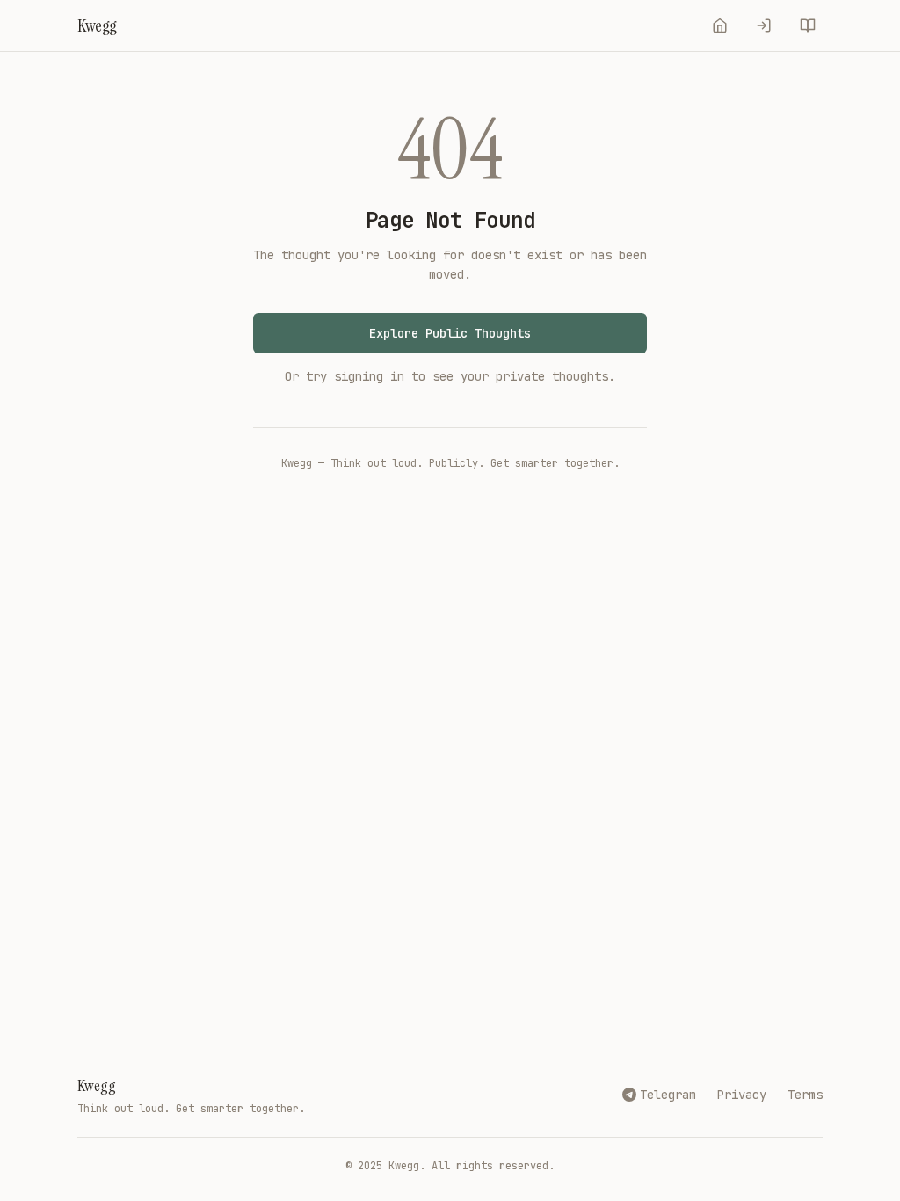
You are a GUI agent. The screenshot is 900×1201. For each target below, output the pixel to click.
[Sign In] (764, 25)
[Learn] (808, 25)
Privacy (741, 1095)
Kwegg (96, 1085)
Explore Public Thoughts (450, 333)
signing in (369, 376)
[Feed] (720, 25)
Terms (805, 1095)
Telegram (668, 1095)
